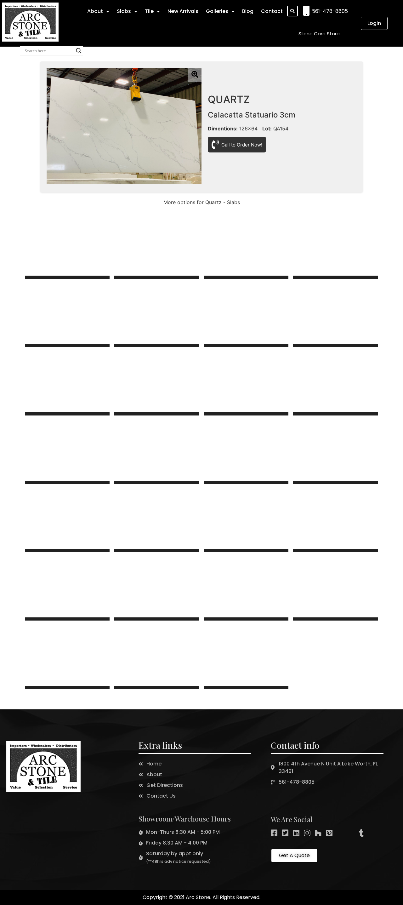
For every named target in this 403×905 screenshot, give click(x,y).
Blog (247, 11)
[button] (319, 33)
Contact (272, 11)
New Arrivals (182, 11)
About (95, 11)
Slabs (124, 11)
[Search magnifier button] (78, 50)
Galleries (217, 11)
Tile (149, 11)
